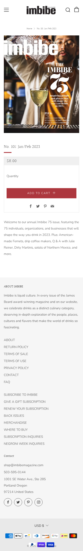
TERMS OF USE (15, 361)
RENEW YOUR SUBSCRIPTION (26, 409)
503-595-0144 (15, 472)
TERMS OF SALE (16, 354)
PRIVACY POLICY (16, 368)
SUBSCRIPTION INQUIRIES (23, 437)
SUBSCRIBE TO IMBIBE (21, 395)
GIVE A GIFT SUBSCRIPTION (25, 402)
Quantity (13, 176)
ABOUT (9, 340)
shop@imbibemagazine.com (23, 465)
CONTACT (11, 375)
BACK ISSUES (14, 416)
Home (29, 29)
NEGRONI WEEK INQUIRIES (24, 444)
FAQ (7, 382)
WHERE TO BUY (16, 430)
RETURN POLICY (16, 347)
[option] (41, 84)
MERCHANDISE (15, 423)
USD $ (39, 525)
